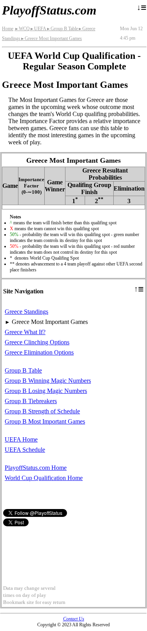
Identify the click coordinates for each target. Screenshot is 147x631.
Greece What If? (25, 332)
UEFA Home (21, 439)
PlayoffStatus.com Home (36, 467)
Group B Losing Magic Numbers (46, 390)
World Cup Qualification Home (44, 478)
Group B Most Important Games (45, 421)
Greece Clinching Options (37, 342)
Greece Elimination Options (39, 352)
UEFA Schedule (25, 449)
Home (7, 28)
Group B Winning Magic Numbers (48, 380)
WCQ (22, 28)
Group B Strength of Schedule (42, 411)
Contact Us (73, 619)
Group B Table (62, 28)
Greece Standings (26, 311)
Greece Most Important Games (51, 38)
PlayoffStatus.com (49, 10)
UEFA (38, 28)
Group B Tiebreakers (31, 401)
